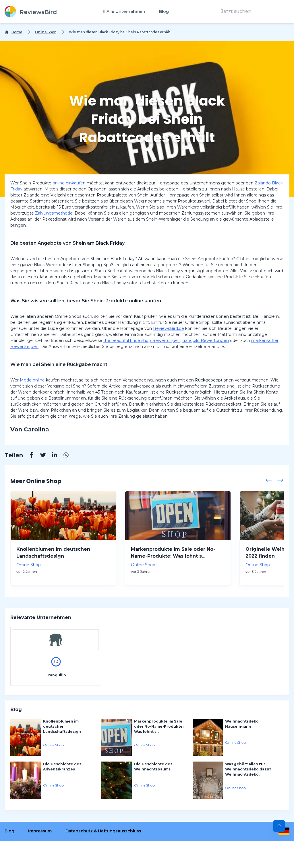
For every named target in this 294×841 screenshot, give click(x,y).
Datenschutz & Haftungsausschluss (103, 831)
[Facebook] (28, 456)
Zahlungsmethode (54, 213)
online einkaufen (69, 183)
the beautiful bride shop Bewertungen (141, 340)
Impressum (40, 831)
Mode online (32, 380)
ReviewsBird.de (168, 328)
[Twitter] (40, 456)
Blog (164, 11)
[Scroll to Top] (279, 826)
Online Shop (45, 32)
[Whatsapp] (63, 456)
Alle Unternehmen (125, 11)
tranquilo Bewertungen (205, 340)
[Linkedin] (51, 456)
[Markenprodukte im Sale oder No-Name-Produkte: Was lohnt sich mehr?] (178, 515)
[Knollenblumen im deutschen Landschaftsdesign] (63, 515)
